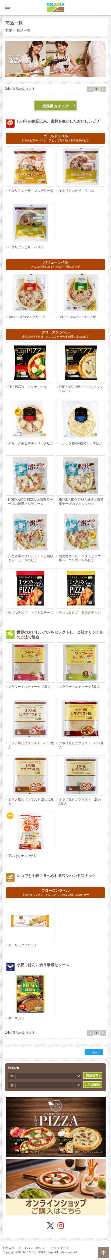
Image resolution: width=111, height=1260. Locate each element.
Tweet (94, 1052)
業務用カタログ (55, 106)
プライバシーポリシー (33, 1248)
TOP (8, 31)
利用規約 (9, 1248)
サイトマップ (60, 1248)
